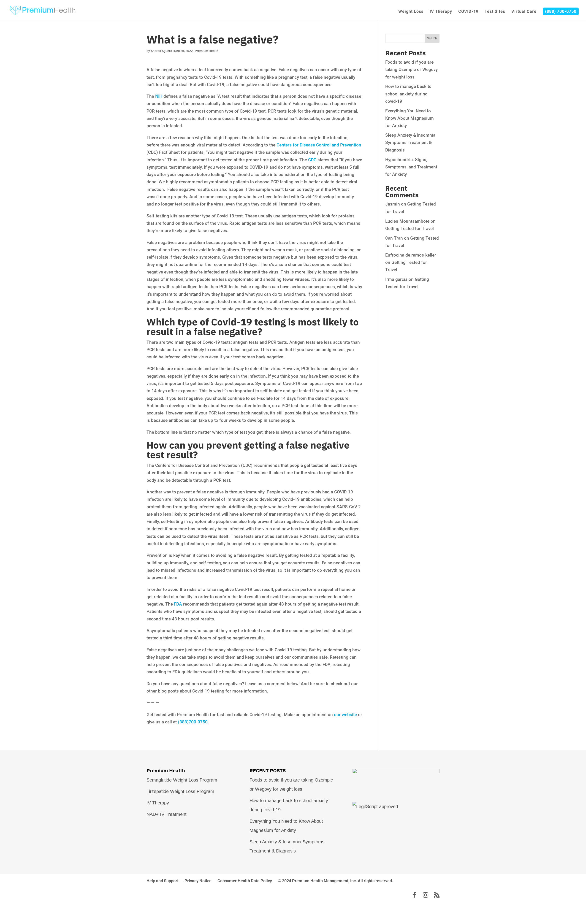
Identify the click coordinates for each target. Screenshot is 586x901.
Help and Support (162, 880)
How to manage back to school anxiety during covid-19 (408, 94)
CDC (312, 159)
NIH (158, 96)
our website (345, 714)
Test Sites (495, 12)
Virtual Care (524, 12)
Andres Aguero (161, 51)
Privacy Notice (198, 880)
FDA (178, 604)
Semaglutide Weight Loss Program (181, 779)
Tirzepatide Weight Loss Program (180, 791)
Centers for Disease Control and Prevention (319, 145)
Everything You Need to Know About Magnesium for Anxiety (409, 118)
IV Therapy (441, 12)
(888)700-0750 (193, 722)
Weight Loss (410, 12)
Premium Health (207, 51)
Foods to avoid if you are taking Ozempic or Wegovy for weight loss (411, 70)
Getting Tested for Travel (409, 228)
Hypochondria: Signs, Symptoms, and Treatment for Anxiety (411, 167)
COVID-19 (468, 12)
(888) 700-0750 (560, 11)
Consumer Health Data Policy (244, 880)
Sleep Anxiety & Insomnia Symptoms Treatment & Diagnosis (410, 143)
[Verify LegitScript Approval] (375, 806)
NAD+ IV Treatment (166, 814)
